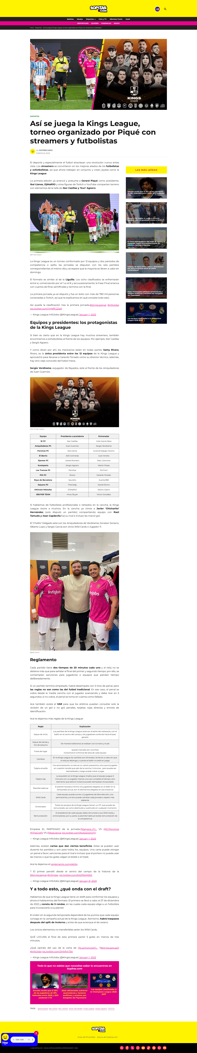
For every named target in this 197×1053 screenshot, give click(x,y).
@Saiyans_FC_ (88, 829)
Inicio (32, 28)
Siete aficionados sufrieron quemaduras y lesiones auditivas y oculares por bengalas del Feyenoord (145, 293)
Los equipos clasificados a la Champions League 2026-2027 (144, 319)
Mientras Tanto (116, 19)
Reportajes (82, 23)
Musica (80, 19)
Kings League (88, 1008)
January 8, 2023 (88, 881)
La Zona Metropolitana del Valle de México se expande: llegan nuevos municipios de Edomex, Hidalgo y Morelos (146, 243)
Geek (128, 19)
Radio (117, 23)
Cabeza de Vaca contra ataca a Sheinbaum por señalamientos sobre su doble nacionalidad (146, 268)
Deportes (90, 19)
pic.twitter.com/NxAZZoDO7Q (79, 832)
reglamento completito (64, 864)
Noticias (70, 19)
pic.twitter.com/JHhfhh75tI (57, 951)
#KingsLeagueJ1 (109, 947)
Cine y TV (102, 19)
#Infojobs (52, 875)
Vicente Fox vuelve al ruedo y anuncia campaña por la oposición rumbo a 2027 (144, 219)
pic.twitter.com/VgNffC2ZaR (46, 308)
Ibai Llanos (53, 1008)
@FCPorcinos (111, 829)
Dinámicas (106, 23)
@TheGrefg (36, 832)
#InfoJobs (113, 305)
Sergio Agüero (101, 1008)
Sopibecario (46, 150)
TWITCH (111, 1008)
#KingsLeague (98, 305)
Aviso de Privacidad (86, 1037)
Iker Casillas (63, 1008)
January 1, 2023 (87, 314)
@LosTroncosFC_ (88, 947)
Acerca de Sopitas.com (107, 1037)
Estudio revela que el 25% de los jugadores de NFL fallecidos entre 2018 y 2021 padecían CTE (146, 193)
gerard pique (43, 1008)
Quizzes (94, 23)
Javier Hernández (75, 1008)
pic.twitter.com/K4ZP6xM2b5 (75, 875)
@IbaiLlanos (54, 832)
